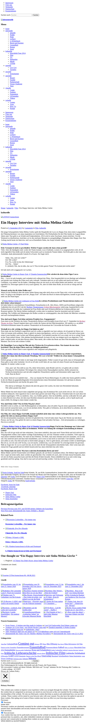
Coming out (26, 643)
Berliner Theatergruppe (43, 307)
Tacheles (13, 70)
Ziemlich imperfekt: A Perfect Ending (62, 627)
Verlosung (25, 658)
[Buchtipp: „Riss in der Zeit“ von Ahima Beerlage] (75, 592)
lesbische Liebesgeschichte (20, 653)
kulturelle (8, 51)
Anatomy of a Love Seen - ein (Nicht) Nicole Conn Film (25, 627)
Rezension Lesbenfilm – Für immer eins (20, 524)
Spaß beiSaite (30, 481)
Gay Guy (13, 68)
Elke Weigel (61, 644)
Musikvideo (22, 656)
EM (78, 644)
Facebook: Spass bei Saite (10, 485)
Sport (12, 49)
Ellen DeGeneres (70, 644)
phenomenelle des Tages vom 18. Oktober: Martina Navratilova (28, 634)
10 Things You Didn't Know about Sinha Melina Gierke (33, 561)
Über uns (8, 5)
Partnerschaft (14, 82)
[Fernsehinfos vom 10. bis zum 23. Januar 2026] (11, 585)
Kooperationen (10, 11)
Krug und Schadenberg (41, 650)
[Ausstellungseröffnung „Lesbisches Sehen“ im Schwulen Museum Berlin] (33, 614)
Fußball (61, 647)
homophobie (10, 650)
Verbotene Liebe (17, 658)
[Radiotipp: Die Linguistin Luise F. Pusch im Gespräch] (11, 592)
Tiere (12, 86)
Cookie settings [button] (6, 669)
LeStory (13, 39)
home (7, 29)
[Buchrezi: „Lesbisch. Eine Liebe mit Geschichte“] (11, 609)
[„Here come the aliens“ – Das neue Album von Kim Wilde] (75, 614)
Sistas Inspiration (11, 499)
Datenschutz (9, 9)
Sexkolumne (14, 74)
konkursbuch (27, 650)
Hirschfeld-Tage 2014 (18, 53)
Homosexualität (20, 650)
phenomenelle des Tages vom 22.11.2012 (68, 634)
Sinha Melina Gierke (12, 497)
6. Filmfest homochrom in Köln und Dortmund (23, 551)
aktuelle (13, 33)
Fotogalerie (14, 94)
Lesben (53, 650)
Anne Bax (70, 479)
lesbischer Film (10, 495)
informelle (9, 31)
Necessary (7, 702)
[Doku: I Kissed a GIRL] (45, 537)
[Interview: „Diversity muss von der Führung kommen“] (33, 602)
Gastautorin (29, 228)
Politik (12, 35)
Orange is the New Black (33, 656)
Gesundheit (14, 45)
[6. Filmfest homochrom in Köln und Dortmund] (45, 546)
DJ (41, 644)
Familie (12, 80)
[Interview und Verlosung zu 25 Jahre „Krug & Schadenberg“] (54, 597)
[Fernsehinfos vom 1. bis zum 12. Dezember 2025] (75, 585)
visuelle (8, 88)
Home (3, 208)
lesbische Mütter (41, 653)
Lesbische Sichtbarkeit (75, 653)
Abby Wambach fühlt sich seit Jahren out (20, 632)
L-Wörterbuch (15, 41)
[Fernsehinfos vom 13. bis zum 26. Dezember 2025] (54, 585)
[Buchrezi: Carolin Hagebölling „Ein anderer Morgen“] (11, 614)
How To (13, 106)
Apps (12, 104)
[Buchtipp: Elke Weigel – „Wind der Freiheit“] (54, 592)
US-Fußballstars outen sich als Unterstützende (53, 632)
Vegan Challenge (16, 84)
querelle (8, 65)
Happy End (40, 477)
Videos (12, 98)
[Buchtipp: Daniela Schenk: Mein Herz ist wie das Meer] (33, 592)
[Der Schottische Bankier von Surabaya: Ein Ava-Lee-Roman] (75, 597)
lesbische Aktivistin (73, 650)
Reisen (12, 47)
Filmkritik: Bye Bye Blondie (16, 533)
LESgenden (14, 96)
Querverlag (46, 656)
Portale (12, 108)
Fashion (13, 92)
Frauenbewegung (23, 647)
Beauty (12, 78)
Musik (12, 61)
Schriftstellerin (64, 656)
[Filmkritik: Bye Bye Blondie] (45, 529)
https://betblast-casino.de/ (14, 629)
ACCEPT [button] (17, 669)
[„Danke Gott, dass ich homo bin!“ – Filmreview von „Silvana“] (75, 603)
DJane (44, 644)
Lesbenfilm (58, 650)
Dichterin (37, 644)
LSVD (16, 656)
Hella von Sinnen (69, 647)
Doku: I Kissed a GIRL (14, 542)
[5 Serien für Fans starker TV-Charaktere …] (54, 602)
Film (11, 55)
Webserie (32, 658)
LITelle (12, 63)
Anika (13, 477)
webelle (8, 100)
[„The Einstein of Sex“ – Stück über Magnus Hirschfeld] (54, 614)
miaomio (4, 477)
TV (11, 57)
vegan (83, 656)
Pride (12, 37)
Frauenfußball (38, 647)
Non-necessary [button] (6, 711)
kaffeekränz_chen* (33, 629)
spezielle (8, 76)
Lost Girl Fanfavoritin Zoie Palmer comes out (61, 625)
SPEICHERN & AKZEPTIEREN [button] (13, 721)
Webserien (13, 59)
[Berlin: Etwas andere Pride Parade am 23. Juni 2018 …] (75, 609)
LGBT (11, 656)
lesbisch (65, 650)
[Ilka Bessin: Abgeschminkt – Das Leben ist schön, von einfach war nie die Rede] (33, 597)
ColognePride (12, 644)
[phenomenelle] (7, 20)
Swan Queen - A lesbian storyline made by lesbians (23, 625)
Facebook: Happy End (9, 489)
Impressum (9, 3)
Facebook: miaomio (8, 487)
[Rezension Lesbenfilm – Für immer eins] (45, 520)
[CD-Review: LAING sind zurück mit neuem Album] (11, 602)
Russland (55, 656)
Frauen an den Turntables (8, 647)
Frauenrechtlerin (52, 647)
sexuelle (8, 72)
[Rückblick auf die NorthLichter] (33, 609)
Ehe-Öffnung (52, 644)
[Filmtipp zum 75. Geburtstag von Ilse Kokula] (11, 596)
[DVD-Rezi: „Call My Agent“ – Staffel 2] (54, 609)
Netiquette (9, 7)
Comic (12, 90)
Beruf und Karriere (17, 43)
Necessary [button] (4, 700)
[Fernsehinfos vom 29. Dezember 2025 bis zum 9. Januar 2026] (33, 586)
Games (12, 102)
